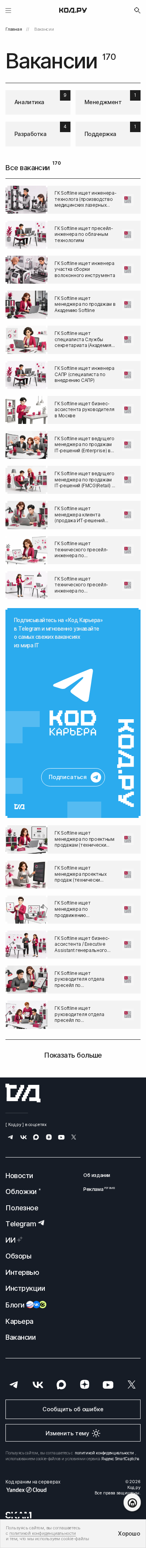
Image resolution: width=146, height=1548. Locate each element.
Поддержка (100, 134)
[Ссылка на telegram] (72, 701)
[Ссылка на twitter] (74, 1138)
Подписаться (68, 777)
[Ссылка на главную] (22, 1093)
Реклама (96, 1189)
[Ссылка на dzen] (49, 1138)
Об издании (96, 1175)
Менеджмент (103, 102)
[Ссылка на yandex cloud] (32, 1489)
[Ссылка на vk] (23, 1138)
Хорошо (129, 1533)
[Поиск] (137, 10)
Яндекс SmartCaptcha (120, 1458)
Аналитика (29, 102)
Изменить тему (67, 1433)
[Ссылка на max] (36, 1138)
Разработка (30, 134)
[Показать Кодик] (132, 1502)
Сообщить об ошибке (72, 1409)
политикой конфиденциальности (104, 1452)
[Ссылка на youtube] (61, 1138)
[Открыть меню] (8, 10)
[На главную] (72, 10)
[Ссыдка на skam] (18, 1515)
